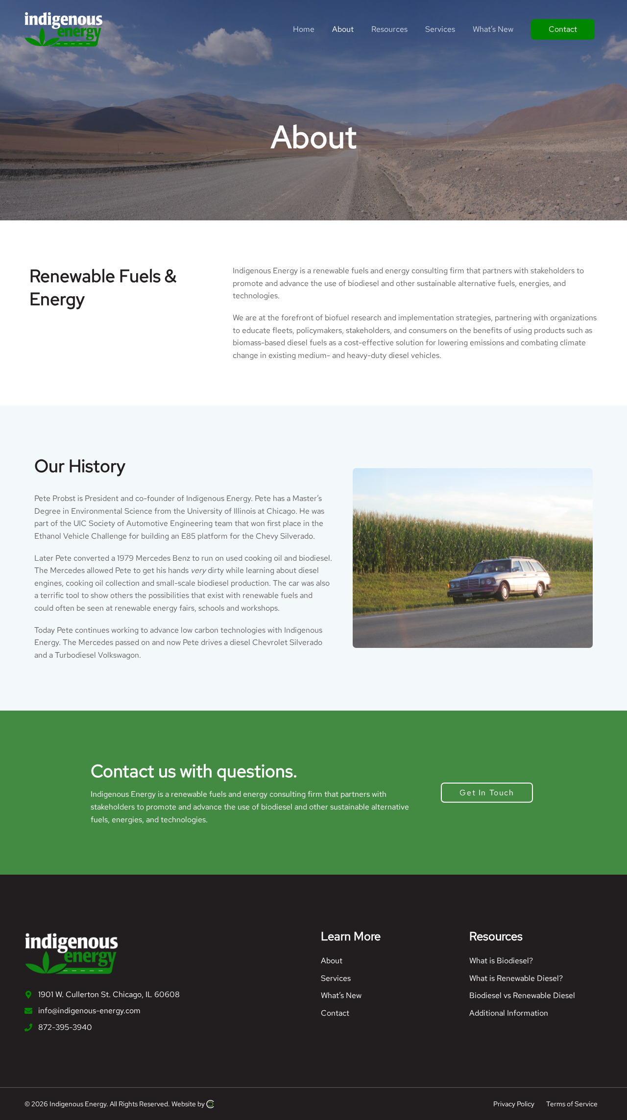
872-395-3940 (65, 1027)
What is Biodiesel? (501, 960)
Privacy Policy (513, 1103)
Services (336, 978)
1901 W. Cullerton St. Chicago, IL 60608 (109, 994)
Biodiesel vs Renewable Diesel (522, 995)
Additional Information (508, 1013)
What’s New (341, 995)
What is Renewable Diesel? (516, 978)
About (331, 960)
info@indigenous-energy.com (89, 1010)
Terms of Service (572, 1103)
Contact (335, 1013)
